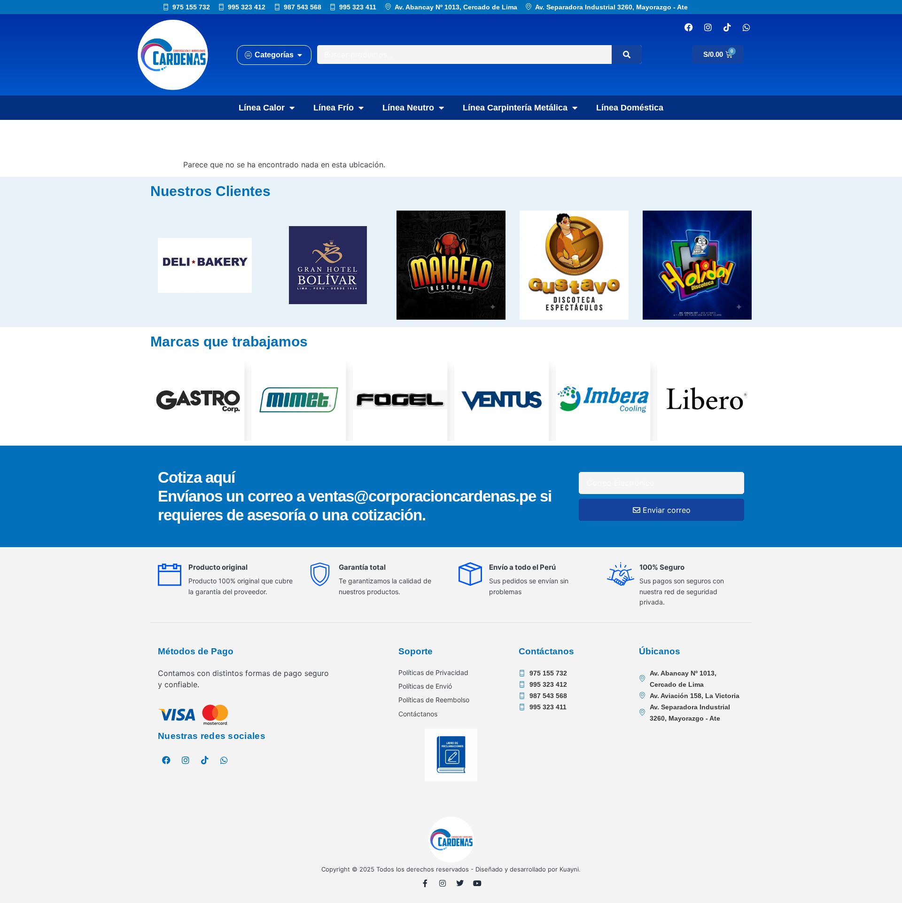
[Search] (627, 54)
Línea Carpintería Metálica (515, 107)
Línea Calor (262, 107)
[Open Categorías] (299, 55)
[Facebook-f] (425, 883)
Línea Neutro (408, 107)
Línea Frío (333, 107)
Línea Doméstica (629, 107)
